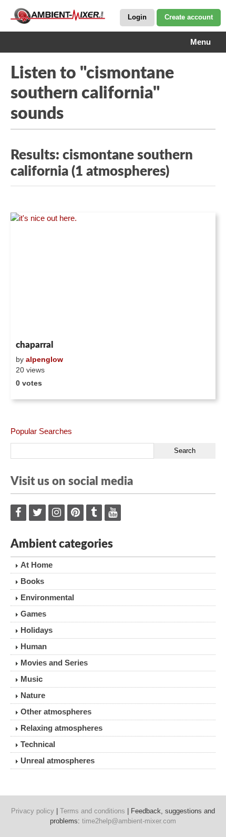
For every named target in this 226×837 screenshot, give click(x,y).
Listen (36, 321)
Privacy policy (32, 811)
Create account (189, 17)
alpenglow (44, 359)
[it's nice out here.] (113, 274)
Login (137, 17)
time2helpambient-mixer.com (129, 821)
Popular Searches (41, 431)
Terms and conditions (92, 811)
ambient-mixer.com (63, 16)
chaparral (34, 344)
